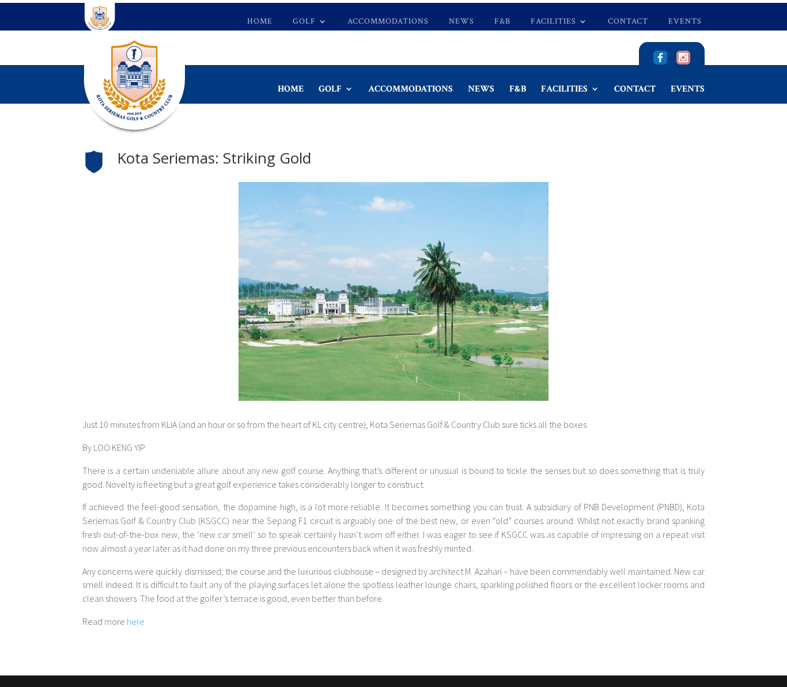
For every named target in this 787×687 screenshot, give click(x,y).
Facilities (553, 21)
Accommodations (388, 21)
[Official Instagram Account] (683, 61)
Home (260, 21)
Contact (628, 21)
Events (685, 21)
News (461, 21)
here (136, 621)
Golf (304, 21)
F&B (502, 21)
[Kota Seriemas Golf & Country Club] (660, 61)
